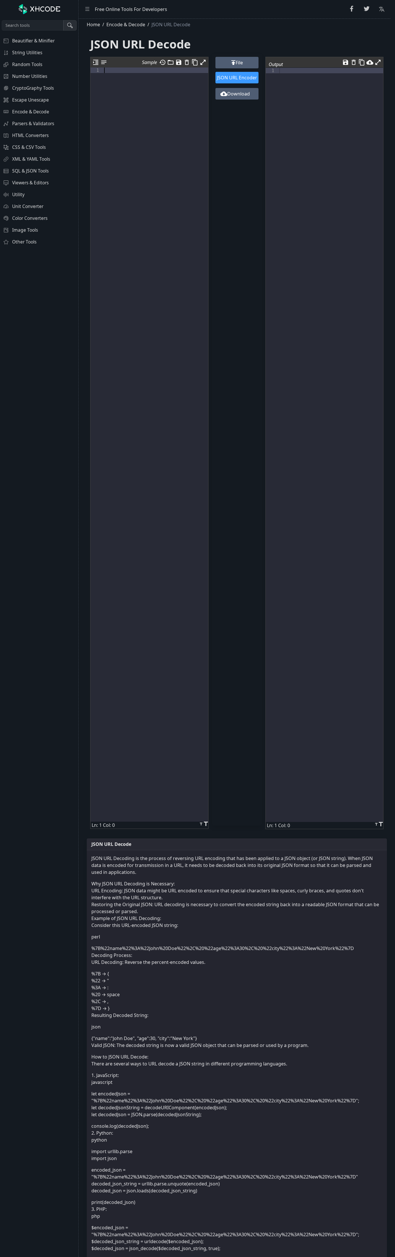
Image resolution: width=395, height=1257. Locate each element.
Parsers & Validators (33, 123)
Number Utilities (29, 76)
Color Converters (29, 218)
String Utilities (27, 52)
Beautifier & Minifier (33, 41)
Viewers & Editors (30, 182)
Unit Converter (27, 206)
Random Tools (27, 64)
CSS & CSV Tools (29, 147)
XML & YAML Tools (31, 159)
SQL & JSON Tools (30, 171)
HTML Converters (30, 135)
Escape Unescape (30, 100)
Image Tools (25, 230)
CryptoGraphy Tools (33, 88)
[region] (39, 637)
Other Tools (24, 242)
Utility (18, 194)
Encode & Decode (30, 111)
